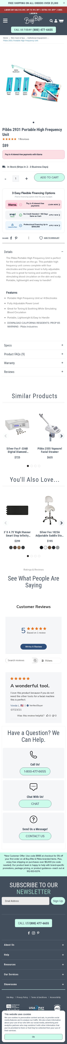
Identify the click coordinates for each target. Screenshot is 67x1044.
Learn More (53, 205)
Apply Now (53, 215)
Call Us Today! (33, 30)
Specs (8, 345)
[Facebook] (28, 933)
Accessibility (55, 997)
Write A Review (33, 646)
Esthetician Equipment (37, 38)
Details (8, 252)
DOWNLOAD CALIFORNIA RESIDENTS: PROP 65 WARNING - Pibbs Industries (33, 324)
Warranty (9, 363)
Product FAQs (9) (14, 354)
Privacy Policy (22, 997)
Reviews (9, 372)
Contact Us (35, 836)
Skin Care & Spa (18, 38)
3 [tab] (35, 466)
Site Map (9, 997)
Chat (35, 803)
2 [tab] (32, 466)
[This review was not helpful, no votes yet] (53, 715)
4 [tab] (39, 466)
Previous (5, 436)
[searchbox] (19, 660)
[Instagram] (33, 933)
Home (6, 38)
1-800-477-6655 (35, 771)
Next (62, 436)
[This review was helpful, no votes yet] (47, 715)
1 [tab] (28, 466)
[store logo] (33, 18)
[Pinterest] (38, 933)
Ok (33, 1036)
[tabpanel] (33, 294)
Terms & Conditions (39, 997)
